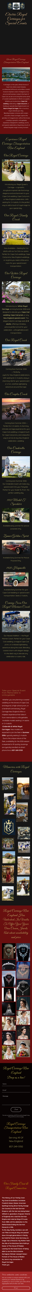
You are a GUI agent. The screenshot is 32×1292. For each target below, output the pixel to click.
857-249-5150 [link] (16, 1146)
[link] (16, 5)
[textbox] (16, 1084)
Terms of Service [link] (17, 1116)
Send (16, 1110)
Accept (16, 1288)
